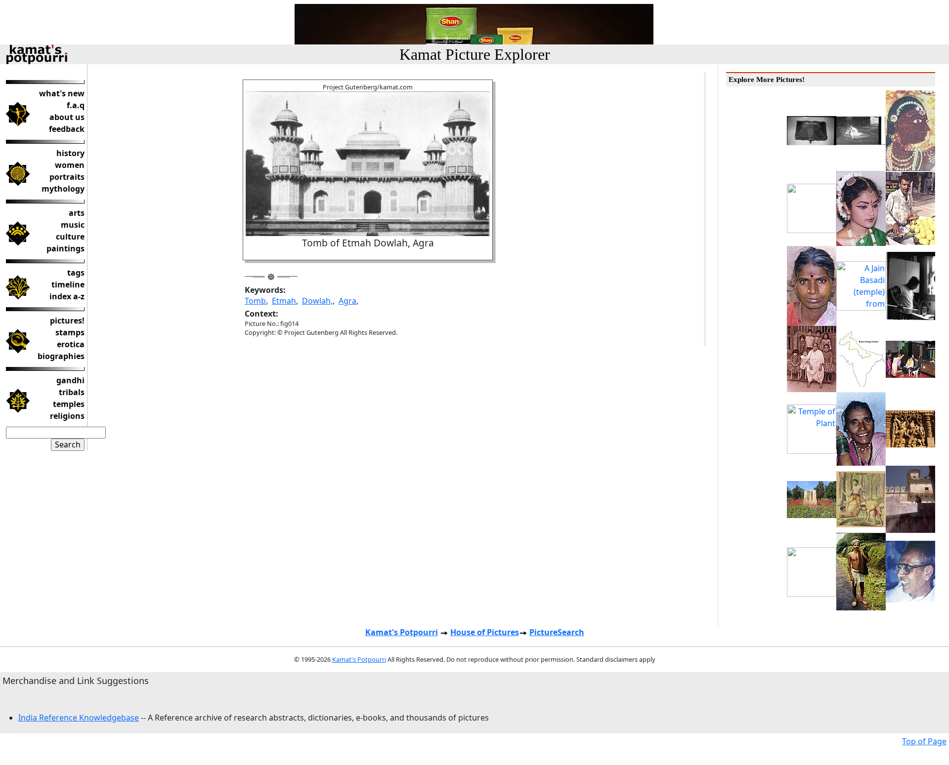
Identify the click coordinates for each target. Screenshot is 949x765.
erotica (71, 344)
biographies (61, 356)
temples (69, 404)
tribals (72, 392)
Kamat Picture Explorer (474, 54)
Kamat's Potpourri (401, 632)
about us (67, 117)
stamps (70, 332)
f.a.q (76, 105)
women (70, 165)
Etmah (284, 300)
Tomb (255, 300)
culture (70, 236)
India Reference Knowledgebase (78, 717)
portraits (67, 176)
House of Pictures (484, 632)
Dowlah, (317, 300)
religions (67, 415)
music (73, 224)
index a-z (67, 296)
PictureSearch (556, 632)
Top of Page (924, 741)
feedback (67, 128)
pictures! (67, 320)
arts (77, 212)
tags (76, 272)
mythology (63, 188)
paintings (65, 248)
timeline (68, 284)
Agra (347, 300)
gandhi (70, 380)
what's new (62, 93)
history (70, 153)
